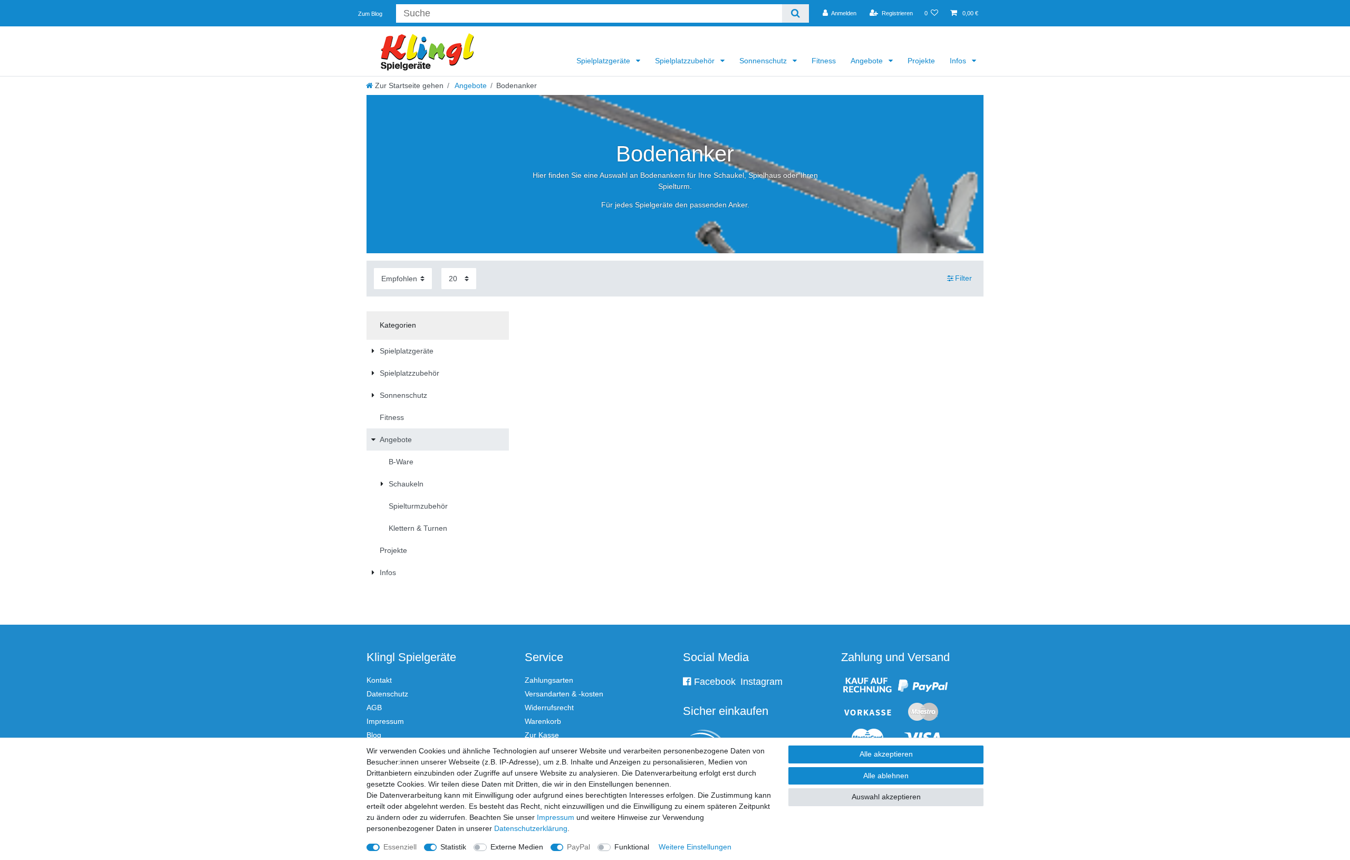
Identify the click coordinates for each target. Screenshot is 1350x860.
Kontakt (379, 680)
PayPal (578, 847)
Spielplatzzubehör (686, 60)
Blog (374, 735)
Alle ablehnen (886, 775)
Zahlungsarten (549, 680)
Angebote (868, 60)
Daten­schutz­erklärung (530, 828)
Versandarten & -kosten (564, 694)
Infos (959, 60)
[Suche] (795, 13)
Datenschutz (387, 694)
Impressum (385, 721)
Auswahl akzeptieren (886, 796)
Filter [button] (963, 278)
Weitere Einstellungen (695, 847)
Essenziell (400, 847)
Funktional (631, 847)
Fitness (824, 60)
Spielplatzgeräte (604, 60)
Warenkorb (543, 721)
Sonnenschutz (764, 60)
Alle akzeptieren (886, 754)
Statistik (453, 847)
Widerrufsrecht (549, 707)
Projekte (921, 60)
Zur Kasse (542, 735)
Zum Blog (370, 14)
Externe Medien (516, 847)
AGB (374, 707)
